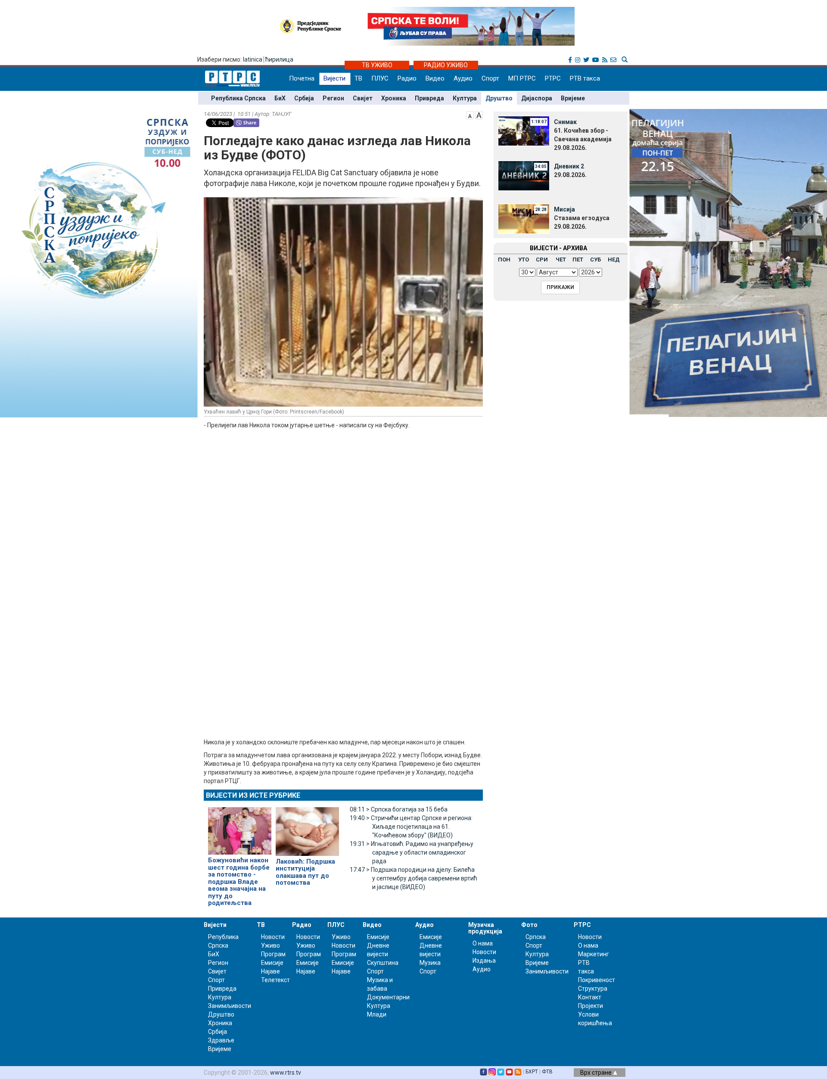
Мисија (564, 209)
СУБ (595, 259)
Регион (333, 98)
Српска (535, 936)
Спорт (490, 78)
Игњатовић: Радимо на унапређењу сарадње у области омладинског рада (411, 852)
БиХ (280, 98)
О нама (483, 943)
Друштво (499, 98)
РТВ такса (585, 78)
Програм (273, 954)
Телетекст (275, 979)
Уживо (270, 945)
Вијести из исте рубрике (253, 795)
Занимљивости (229, 1005)
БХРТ (531, 1072)
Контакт (589, 997)
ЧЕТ (561, 259)
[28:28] (524, 218)
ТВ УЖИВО (377, 65)
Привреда (429, 98)
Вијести (334, 78)
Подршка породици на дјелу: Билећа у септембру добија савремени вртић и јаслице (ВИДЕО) (413, 878)
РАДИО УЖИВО (446, 65)
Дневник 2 (569, 166)
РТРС (553, 78)
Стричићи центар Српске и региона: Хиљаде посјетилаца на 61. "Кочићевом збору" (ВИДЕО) (411, 827)
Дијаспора (536, 98)
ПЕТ (577, 259)
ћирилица (279, 59)
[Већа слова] (479, 114)
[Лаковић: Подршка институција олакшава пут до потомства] (307, 827)
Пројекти (590, 1005)
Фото (529, 924)
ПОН (504, 259)
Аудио (463, 78)
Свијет (363, 98)
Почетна (301, 78)
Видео (435, 78)
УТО (523, 259)
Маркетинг (593, 954)
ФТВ (547, 1072)
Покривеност (596, 979)
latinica (252, 59)
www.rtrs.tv (285, 1072)
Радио (407, 78)
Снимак (565, 121)
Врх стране (596, 1072)
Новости (273, 936)
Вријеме (573, 98)
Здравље (221, 1040)
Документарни (388, 997)
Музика (430, 962)
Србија (304, 98)
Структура (592, 988)
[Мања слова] (470, 114)
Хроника (393, 98)
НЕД (614, 259)
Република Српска (238, 98)
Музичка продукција (485, 928)
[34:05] (524, 174)
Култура (465, 98)
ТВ (358, 78)
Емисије (272, 962)
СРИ (542, 259)
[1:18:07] (524, 130)
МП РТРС (522, 78)
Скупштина (382, 962)
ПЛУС (380, 78)
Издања (484, 960)
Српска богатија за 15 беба (399, 809)
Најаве (270, 971)
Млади (376, 1014)
